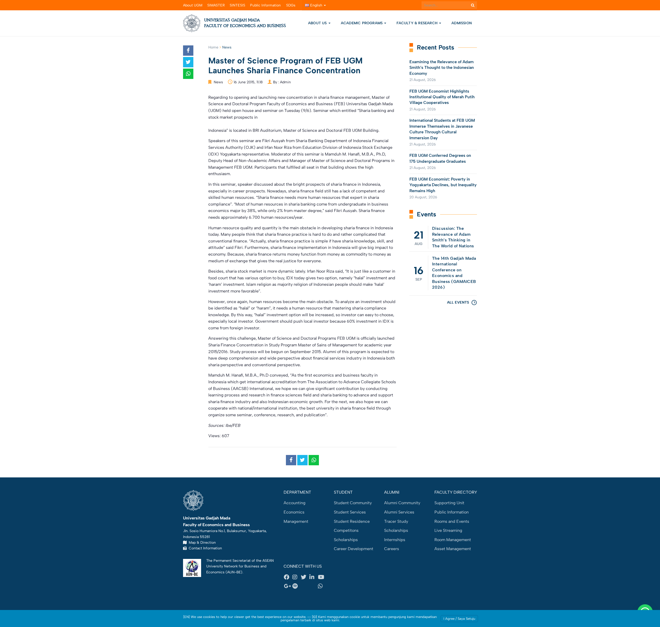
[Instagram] (296, 577)
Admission (461, 23)
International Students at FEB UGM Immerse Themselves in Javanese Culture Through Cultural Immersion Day (442, 129)
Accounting (295, 502)
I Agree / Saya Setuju (459, 619)
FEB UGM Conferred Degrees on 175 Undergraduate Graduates (440, 158)
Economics (294, 512)
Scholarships (346, 539)
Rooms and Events (451, 521)
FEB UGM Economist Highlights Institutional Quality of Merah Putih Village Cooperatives (442, 97)
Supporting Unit (449, 502)
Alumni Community (402, 502)
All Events (458, 302)
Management (296, 521)
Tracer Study (396, 521)
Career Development (353, 548)
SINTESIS (237, 5)
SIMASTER (216, 5)
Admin (285, 82)
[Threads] (305, 586)
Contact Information (204, 548)
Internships (394, 539)
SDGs (290, 5)
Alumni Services (399, 512)
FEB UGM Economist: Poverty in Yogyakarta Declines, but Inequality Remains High (443, 185)
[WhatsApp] (322, 586)
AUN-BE (234, 572)
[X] (305, 577)
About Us (317, 23)
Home (213, 47)
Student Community (353, 502)
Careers (391, 548)
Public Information (265, 5)
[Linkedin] (313, 577)
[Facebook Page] (288, 577)
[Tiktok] (313, 586)
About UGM (192, 5)
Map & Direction (201, 542)
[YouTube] (322, 577)
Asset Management (452, 548)
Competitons (346, 530)
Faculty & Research (418, 23)
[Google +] (288, 586)
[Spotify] (296, 586)
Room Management (452, 539)
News (227, 47)
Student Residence (352, 521)
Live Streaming (448, 530)
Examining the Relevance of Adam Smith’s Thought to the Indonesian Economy (441, 67)
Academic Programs (362, 23)
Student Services (350, 512)
